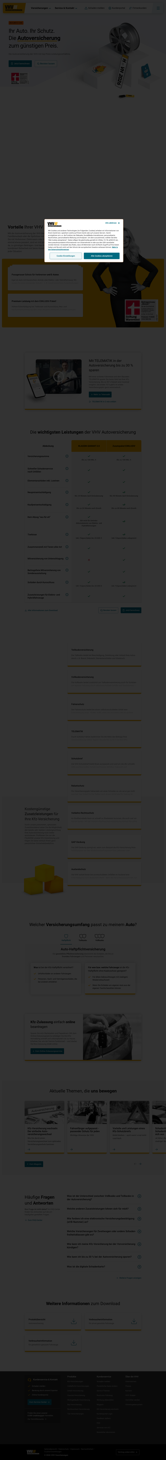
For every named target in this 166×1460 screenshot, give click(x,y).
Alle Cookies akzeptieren (102, 256)
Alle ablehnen (111, 223)
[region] (83, 240)
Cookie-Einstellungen (66, 256)
